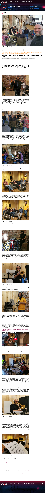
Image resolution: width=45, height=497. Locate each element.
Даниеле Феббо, (25, 479)
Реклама (23, 483)
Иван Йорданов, (4, 479)
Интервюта (23, 1)
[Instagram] (41, 484)
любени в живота (15, 474)
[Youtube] (43, 484)
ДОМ (31, 1)
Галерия (28, 1)
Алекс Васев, (20, 479)
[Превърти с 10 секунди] (20, 49)
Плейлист (10, 7)
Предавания (12, 483)
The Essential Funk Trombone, (12, 479)
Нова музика (17, 1)
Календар (19, 483)
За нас (32, 483)
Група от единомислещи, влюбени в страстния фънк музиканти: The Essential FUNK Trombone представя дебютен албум (15, 461)
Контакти (28, 483)
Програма (36, 8)
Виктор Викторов (31, 479)
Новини (11, 1)
